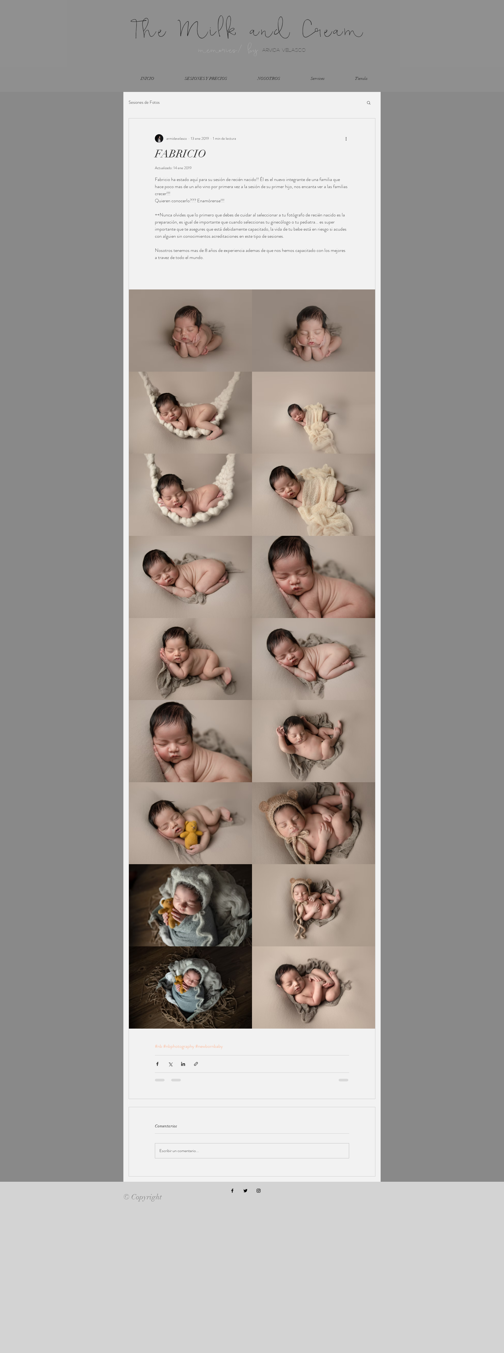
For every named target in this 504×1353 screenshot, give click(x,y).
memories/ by (230, 49)
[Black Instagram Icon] (258, 1190)
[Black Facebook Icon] (232, 1190)
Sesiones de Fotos (144, 102)
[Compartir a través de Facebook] (157, 1063)
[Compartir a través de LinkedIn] (183, 1063)
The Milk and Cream (248, 29)
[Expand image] (190, 330)
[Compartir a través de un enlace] (195, 1063)
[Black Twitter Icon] (245, 1190)
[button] (368, 102)
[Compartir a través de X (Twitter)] (170, 1063)
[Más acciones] (346, 138)
